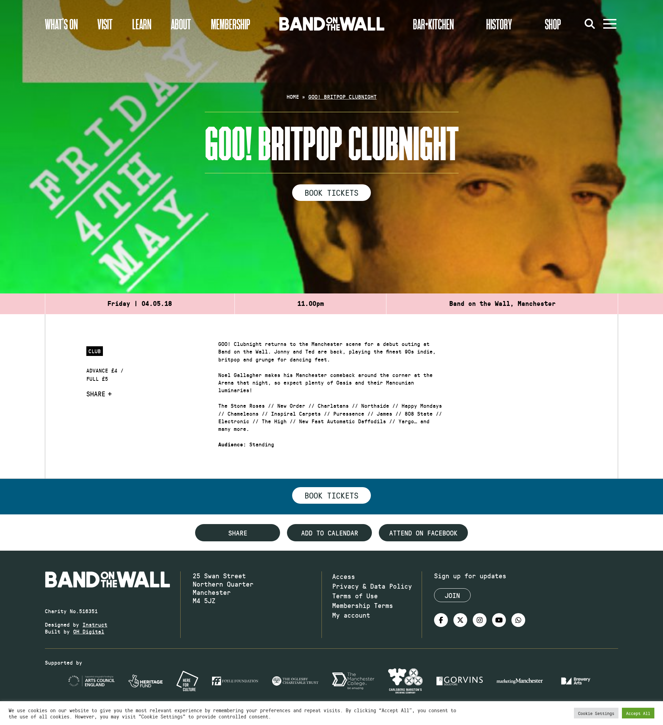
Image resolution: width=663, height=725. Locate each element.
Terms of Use (355, 595)
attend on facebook (423, 532)
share (237, 532)
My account (351, 614)
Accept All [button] (638, 713)
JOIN (452, 595)
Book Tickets (331, 192)
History (499, 24)
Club (94, 351)
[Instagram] (480, 620)
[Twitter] (460, 620)
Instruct (95, 624)
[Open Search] (590, 24)
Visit (105, 24)
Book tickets (331, 495)
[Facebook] (441, 620)
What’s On (61, 24)
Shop (553, 24)
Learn (141, 24)
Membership (230, 24)
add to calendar (329, 532)
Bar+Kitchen (433, 24)
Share (95, 393)
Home (293, 96)
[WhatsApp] (518, 620)
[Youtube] (499, 620)
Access (343, 576)
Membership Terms (362, 605)
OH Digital (88, 631)
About (181, 24)
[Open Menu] (610, 24)
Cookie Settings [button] (596, 713)
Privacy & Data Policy (372, 585)
